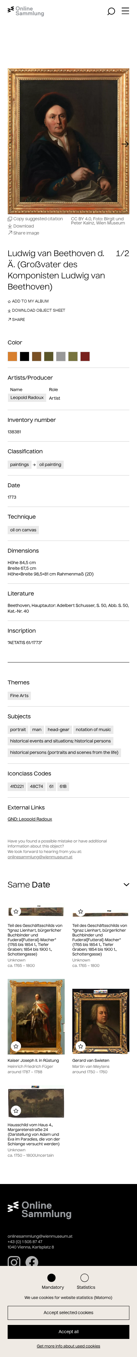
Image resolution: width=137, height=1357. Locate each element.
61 (51, 786)
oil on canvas (23, 530)
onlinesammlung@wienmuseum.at (40, 857)
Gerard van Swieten (90, 1060)
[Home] (26, 11)
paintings (19, 464)
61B (63, 786)
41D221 (17, 786)
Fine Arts (19, 695)
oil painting (50, 464)
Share (18, 319)
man (36, 729)
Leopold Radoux (27, 397)
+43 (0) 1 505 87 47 (25, 1242)
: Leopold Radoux (30, 819)
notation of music (93, 729)
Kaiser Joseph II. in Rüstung (33, 1060)
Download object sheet (38, 310)
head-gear (58, 729)
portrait (18, 729)
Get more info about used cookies (68, 1346)
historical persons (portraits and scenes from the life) (64, 752)
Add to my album (30, 301)
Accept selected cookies (68, 1312)
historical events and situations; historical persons (60, 741)
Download (23, 226)
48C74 (36, 786)
